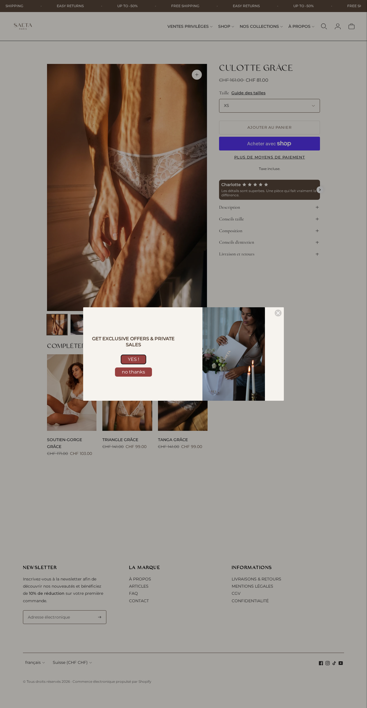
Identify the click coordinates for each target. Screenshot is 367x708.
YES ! (133, 359)
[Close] (278, 313)
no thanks (133, 372)
